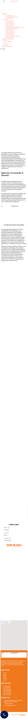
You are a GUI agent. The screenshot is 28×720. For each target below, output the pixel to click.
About (5, 14)
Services (5, 19)
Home (4, 13)
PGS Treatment (10, 32)
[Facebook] (3, 709)
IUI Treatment (9, 22)
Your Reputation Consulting (21, 715)
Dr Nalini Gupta (10, 15)
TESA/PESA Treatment (12, 28)
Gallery (5, 40)
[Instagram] (11, 709)
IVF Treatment (10, 20)
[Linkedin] (16, 709)
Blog (4, 42)
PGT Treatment (10, 29)
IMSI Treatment (10, 24)
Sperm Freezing (10, 37)
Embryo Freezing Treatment (13, 36)
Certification (9, 18)
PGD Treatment (10, 31)
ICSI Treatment (10, 23)
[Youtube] (20, 709)
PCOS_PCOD (9, 26)
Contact (5, 45)
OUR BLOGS (14, 545)
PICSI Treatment (10, 33)
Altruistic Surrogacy (8, 38)
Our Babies (9, 41)
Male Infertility (9, 35)
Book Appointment (8, 46)
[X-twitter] (7, 709)
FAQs (7, 44)
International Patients (11, 17)
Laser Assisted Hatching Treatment (15, 27)
